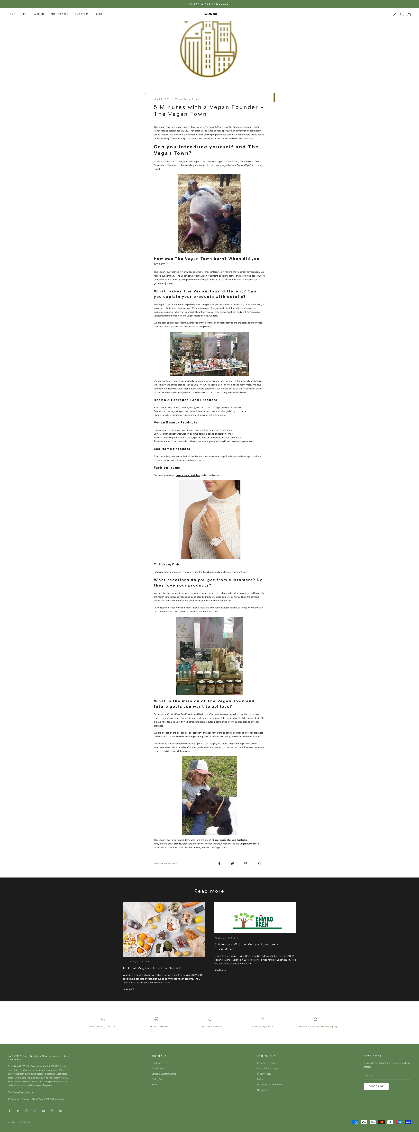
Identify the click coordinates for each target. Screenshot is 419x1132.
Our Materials (159, 1068)
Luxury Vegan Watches (136, 961)
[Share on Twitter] (232, 863)
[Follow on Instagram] (26, 1110)
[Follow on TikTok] (52, 1110)
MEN (24, 14)
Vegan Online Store (187, 99)
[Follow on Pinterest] (35, 1110)
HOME (11, 14)
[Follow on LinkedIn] (60, 1110)
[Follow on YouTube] (43, 1110)
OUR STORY (82, 14)
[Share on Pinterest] (245, 863)
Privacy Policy (264, 1073)
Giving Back (158, 1079)
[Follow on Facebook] (9, 1110)
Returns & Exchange (267, 1068)
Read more (128, 988)
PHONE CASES (59, 14)
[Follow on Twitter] (18, 1110)
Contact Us (263, 1089)
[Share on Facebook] (219, 863)
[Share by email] (258, 863)
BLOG (98, 14)
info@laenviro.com (24, 1092)
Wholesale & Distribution (270, 1084)
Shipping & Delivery (267, 1063)
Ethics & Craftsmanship (164, 1073)
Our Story (157, 1063)
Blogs (154, 1084)
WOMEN (39, 14)
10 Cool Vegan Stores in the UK (152, 968)
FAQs (260, 1079)
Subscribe (376, 1086)
